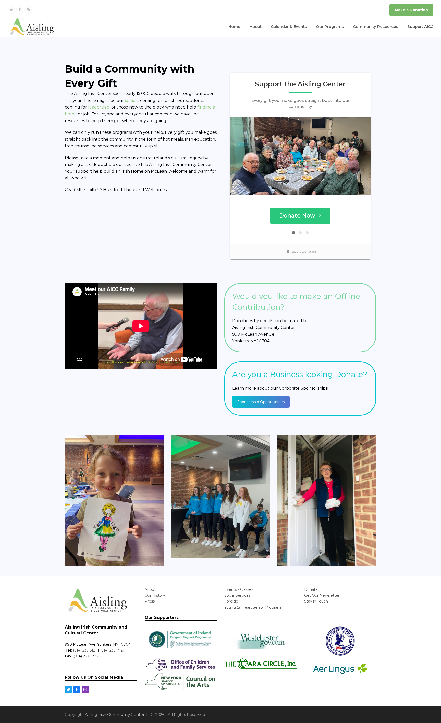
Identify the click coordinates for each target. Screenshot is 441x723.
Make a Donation (411, 10)
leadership (98, 107)
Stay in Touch (316, 601)
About (150, 589)
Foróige (231, 601)
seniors (132, 100)
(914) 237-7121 (112, 650)
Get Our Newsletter (321, 595)
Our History (155, 595)
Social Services (237, 595)
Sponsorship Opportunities (261, 402)
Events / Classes (238, 589)
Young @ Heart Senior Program (252, 607)
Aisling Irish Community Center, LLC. (119, 714)
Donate (311, 589)
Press (150, 601)
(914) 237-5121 (85, 650)
